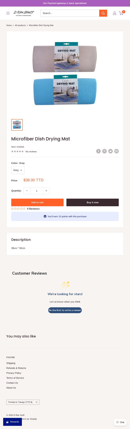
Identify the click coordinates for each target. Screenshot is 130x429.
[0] (121, 13)
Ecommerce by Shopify (26, 419)
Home (9, 25)
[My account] (114, 13)
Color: (18, 163)
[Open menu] (8, 13)
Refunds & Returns (16, 368)
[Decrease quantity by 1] (27, 190)
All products (20, 25)
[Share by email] (116, 151)
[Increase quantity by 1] (46, 190)
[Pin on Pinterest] (104, 151)
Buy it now (92, 202)
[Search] (103, 13)
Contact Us (12, 382)
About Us (11, 387)
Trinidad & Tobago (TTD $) (20, 402)
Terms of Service (15, 377)
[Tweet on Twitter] (110, 151)
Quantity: (16, 190)
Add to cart (37, 202)
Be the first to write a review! (65, 310)
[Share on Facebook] (98, 151)
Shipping (10, 363)
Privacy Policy (13, 373)
